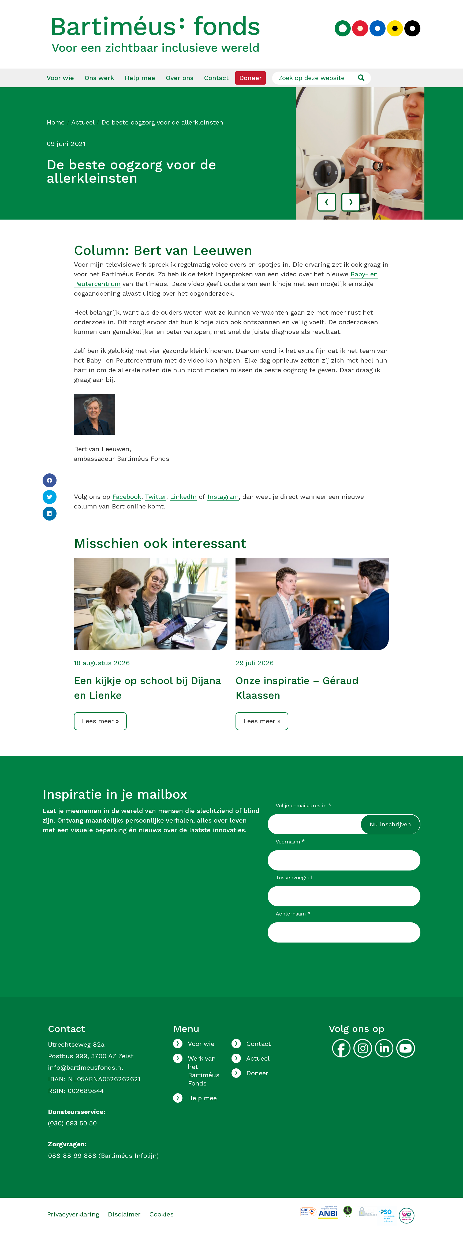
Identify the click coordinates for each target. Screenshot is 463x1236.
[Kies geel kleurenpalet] (395, 28)
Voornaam (290, 842)
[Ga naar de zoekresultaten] (361, 78)
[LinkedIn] (50, 514)
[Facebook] (50, 480)
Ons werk (99, 78)
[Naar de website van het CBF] (308, 1211)
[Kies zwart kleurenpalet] (412, 28)
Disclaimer (124, 1214)
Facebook (126, 496)
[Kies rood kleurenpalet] (360, 28)
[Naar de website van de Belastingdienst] (328, 1211)
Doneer (250, 78)
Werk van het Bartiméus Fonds (203, 1071)
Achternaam (293, 914)
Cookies (161, 1214)
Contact (216, 78)
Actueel (82, 122)
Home (56, 122)
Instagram (223, 496)
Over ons (179, 78)
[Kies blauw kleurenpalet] (377, 28)
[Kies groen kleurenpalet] (343, 28)
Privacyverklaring (73, 1214)
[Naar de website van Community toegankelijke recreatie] (406, 1215)
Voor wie (60, 78)
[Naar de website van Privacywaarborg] (367, 1210)
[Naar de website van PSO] (387, 1215)
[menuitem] (60, 78)
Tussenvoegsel (294, 877)
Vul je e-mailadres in (304, 805)
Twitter (155, 496)
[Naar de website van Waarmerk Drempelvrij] (347, 1211)
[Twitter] (50, 497)
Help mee (140, 78)
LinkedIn (183, 496)
